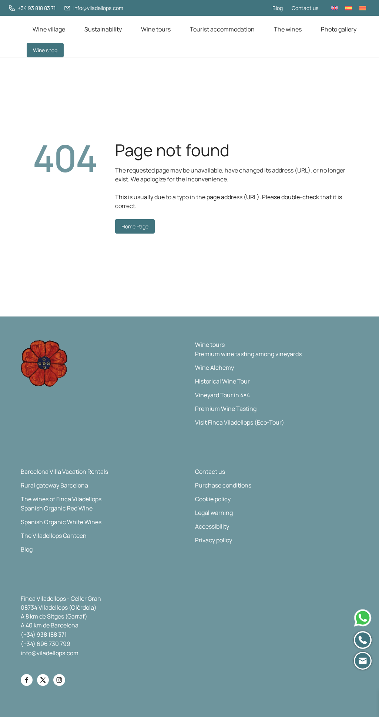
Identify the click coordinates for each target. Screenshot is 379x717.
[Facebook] (26, 680)
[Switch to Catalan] (363, 8)
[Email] (363, 661)
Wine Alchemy (214, 367)
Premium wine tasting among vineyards (248, 354)
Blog (277, 7)
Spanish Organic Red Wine (57, 508)
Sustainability (103, 29)
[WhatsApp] (362, 617)
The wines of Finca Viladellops (61, 499)
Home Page (134, 226)
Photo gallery (338, 29)
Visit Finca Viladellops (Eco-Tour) (239, 422)
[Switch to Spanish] (349, 8)
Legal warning (214, 513)
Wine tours (156, 29)
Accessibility (212, 526)
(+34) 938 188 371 (44, 634)
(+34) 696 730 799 (45, 644)
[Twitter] (43, 680)
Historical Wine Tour (222, 381)
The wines (288, 29)
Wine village (49, 29)
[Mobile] (363, 640)
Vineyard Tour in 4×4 (222, 395)
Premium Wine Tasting (225, 409)
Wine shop (45, 50)
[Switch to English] (335, 8)
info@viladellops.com (49, 653)
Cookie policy (213, 499)
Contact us (305, 7)
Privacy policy (213, 540)
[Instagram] (59, 680)
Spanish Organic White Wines (61, 522)
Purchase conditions (223, 485)
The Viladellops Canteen (54, 536)
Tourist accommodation (222, 29)
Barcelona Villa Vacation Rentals (64, 472)
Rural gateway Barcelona (54, 485)
